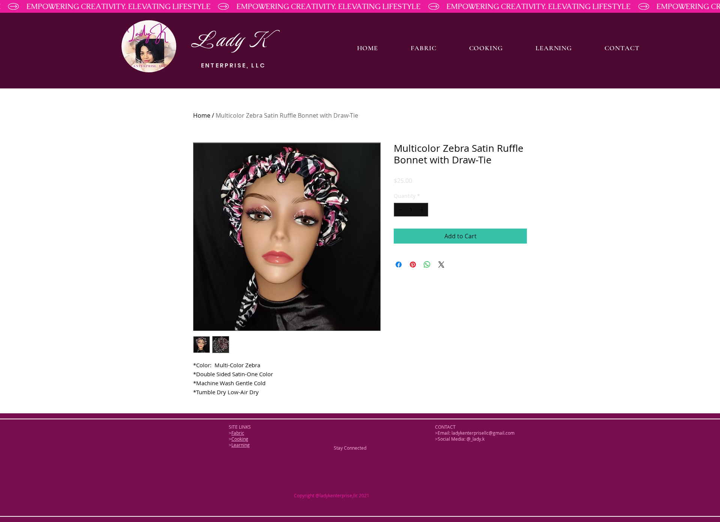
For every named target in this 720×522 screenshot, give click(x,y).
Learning (240, 445)
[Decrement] (399, 209)
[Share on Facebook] (398, 264)
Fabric (237, 433)
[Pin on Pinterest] (412, 264)
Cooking (239, 439)
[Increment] (422, 209)
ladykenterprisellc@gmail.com (483, 433)
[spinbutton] (411, 209)
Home (201, 115)
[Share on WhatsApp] (427, 264)
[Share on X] (441, 264)
